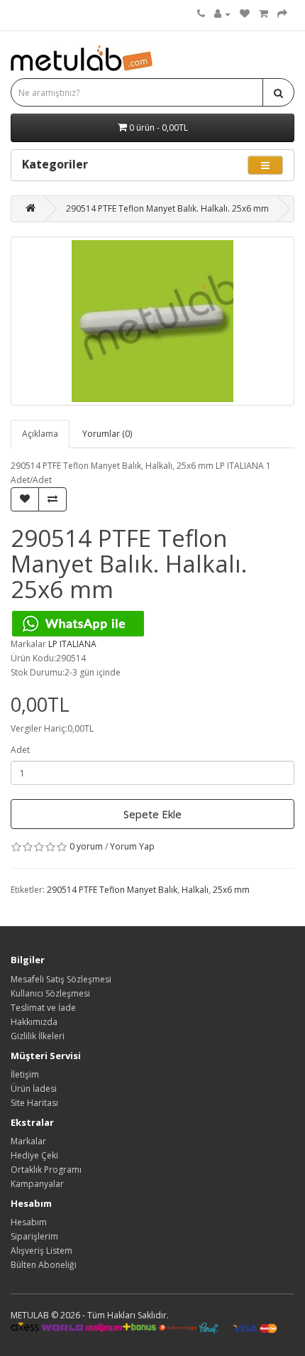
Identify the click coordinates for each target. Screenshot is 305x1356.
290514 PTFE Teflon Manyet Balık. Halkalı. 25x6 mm (167, 208)
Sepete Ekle (152, 814)
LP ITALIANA (72, 644)
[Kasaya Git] (282, 14)
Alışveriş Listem (41, 1250)
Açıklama (40, 434)
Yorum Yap (132, 846)
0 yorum (86, 846)
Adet (20, 750)
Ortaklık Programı (46, 1170)
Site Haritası (34, 1103)
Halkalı (195, 890)
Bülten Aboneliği (44, 1265)
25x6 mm (231, 890)
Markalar (28, 1141)
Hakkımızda (34, 1022)
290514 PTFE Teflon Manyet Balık (112, 890)
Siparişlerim (34, 1236)
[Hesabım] (222, 14)
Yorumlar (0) (107, 434)
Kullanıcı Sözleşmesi (50, 993)
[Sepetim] (263, 14)
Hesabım (29, 1222)
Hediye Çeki (34, 1155)
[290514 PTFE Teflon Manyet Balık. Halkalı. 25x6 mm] (152, 321)
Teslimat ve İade (43, 1008)
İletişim (25, 1074)
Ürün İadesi (34, 1089)
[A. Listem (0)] (245, 14)
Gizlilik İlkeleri (38, 1036)
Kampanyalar (37, 1184)
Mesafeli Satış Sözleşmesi (61, 979)
